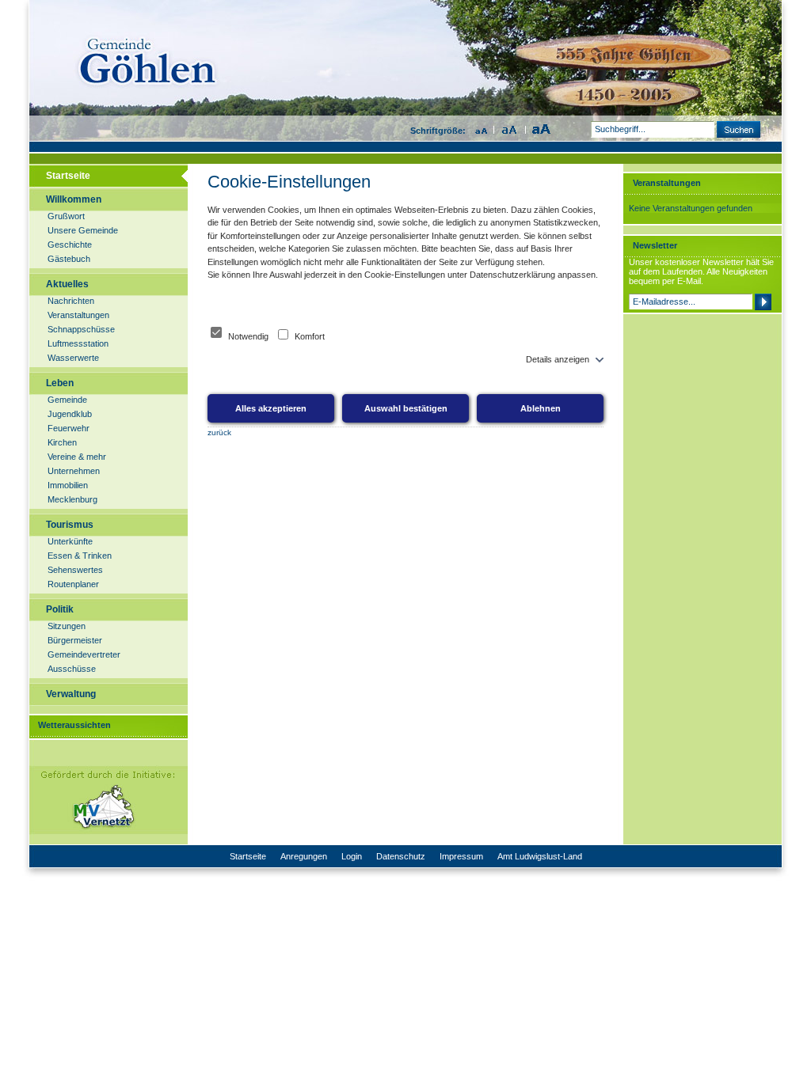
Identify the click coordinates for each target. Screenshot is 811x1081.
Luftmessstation (78, 343)
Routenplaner (73, 584)
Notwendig (248, 336)
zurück (219, 432)
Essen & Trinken (80, 555)
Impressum (461, 856)
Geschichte (70, 244)
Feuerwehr (68, 428)
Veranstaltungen (78, 315)
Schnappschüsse (81, 329)
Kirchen (62, 442)
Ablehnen (540, 408)
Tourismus (69, 524)
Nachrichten (71, 300)
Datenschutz (400, 856)
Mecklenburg (72, 499)
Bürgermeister (75, 640)
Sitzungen (67, 626)
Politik (60, 609)
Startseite (68, 175)
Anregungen (303, 856)
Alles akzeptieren (271, 408)
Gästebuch (69, 259)
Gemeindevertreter (84, 654)
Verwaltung (71, 694)
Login (351, 856)
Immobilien (68, 485)
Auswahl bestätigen (405, 408)
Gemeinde (67, 399)
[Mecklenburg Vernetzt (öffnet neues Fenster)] (108, 831)
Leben (60, 383)
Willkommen (73, 199)
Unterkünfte (70, 541)
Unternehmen (74, 471)
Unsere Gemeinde (83, 230)
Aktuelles (67, 284)
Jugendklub (70, 414)
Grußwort (66, 216)
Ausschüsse (72, 668)
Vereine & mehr (77, 456)
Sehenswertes (75, 570)
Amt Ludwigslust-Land (539, 856)
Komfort (308, 336)
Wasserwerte (73, 357)
